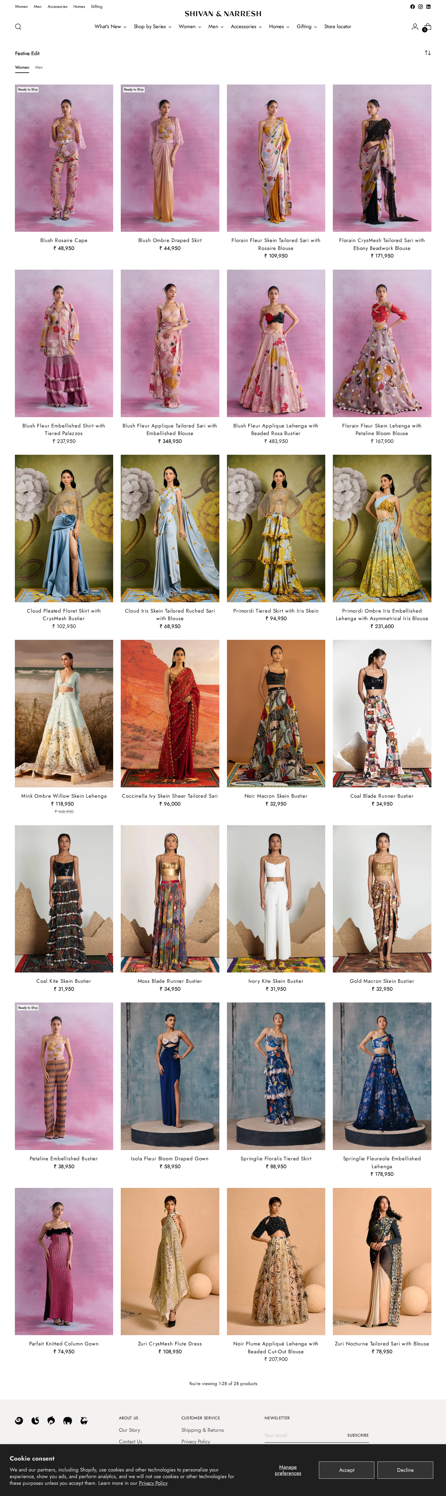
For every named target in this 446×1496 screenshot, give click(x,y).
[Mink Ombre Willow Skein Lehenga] (64, 713)
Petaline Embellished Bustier (64, 1158)
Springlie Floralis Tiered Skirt (276, 1158)
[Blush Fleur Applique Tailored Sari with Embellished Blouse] (170, 343)
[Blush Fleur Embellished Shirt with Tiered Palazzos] (64, 343)
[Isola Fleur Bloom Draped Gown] (170, 1076)
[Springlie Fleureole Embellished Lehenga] (382, 1076)
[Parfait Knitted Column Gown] (64, 1261)
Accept (346, 1470)
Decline (405, 1470)
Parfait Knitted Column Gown (64, 1343)
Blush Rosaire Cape (63, 240)
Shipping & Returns (202, 1430)
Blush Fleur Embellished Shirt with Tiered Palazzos (63, 429)
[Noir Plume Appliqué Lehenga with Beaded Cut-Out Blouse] (276, 1261)
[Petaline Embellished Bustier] (64, 1076)
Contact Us (130, 1441)
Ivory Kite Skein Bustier (276, 981)
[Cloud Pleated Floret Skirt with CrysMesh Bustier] (64, 528)
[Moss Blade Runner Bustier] (170, 899)
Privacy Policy (153, 1483)
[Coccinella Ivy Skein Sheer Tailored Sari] (170, 713)
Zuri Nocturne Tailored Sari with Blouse (382, 1343)
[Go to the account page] (415, 27)
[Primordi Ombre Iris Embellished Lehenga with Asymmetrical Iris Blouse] (382, 528)
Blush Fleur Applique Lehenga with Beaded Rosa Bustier (276, 429)
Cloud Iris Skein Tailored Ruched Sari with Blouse (170, 614)
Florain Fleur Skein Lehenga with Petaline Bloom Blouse (382, 429)
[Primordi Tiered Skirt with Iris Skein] (276, 528)
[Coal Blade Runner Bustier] (382, 713)
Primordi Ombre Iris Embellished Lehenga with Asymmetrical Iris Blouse (382, 614)
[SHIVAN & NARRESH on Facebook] (412, 6)
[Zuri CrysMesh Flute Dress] (170, 1261)
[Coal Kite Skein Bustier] (64, 899)
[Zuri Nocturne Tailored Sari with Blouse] (382, 1261)
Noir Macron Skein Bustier (276, 796)
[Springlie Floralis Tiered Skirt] (276, 1076)
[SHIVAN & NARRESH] (223, 13)
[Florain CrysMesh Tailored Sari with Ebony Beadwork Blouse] (382, 158)
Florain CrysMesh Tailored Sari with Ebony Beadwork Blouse (382, 244)
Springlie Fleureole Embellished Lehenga (382, 1162)
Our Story (129, 1430)
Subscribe (358, 1435)
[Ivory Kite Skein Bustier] (276, 899)
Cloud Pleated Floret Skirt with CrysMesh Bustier (64, 614)
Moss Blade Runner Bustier (170, 981)
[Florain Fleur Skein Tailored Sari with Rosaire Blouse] (276, 158)
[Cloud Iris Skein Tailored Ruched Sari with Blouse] (170, 528)
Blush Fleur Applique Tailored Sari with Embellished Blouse (170, 429)
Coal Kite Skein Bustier (63, 981)
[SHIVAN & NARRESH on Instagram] (420, 6)
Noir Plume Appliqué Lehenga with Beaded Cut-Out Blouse (276, 1347)
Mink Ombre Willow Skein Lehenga (63, 796)
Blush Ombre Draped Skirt (170, 240)
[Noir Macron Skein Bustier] (276, 713)
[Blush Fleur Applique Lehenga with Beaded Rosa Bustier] (276, 343)
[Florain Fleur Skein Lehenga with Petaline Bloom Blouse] (382, 343)
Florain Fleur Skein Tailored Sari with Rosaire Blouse (275, 244)
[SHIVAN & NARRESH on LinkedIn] (428, 6)
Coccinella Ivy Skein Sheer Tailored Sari (170, 796)
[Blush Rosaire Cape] (64, 158)
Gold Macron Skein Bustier (382, 981)
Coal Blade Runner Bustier (382, 796)
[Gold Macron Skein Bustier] (382, 899)
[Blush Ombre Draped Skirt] (170, 158)
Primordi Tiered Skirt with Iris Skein (276, 610)
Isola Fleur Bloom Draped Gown (170, 1158)
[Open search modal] (18, 27)
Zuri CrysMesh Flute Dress (170, 1343)
